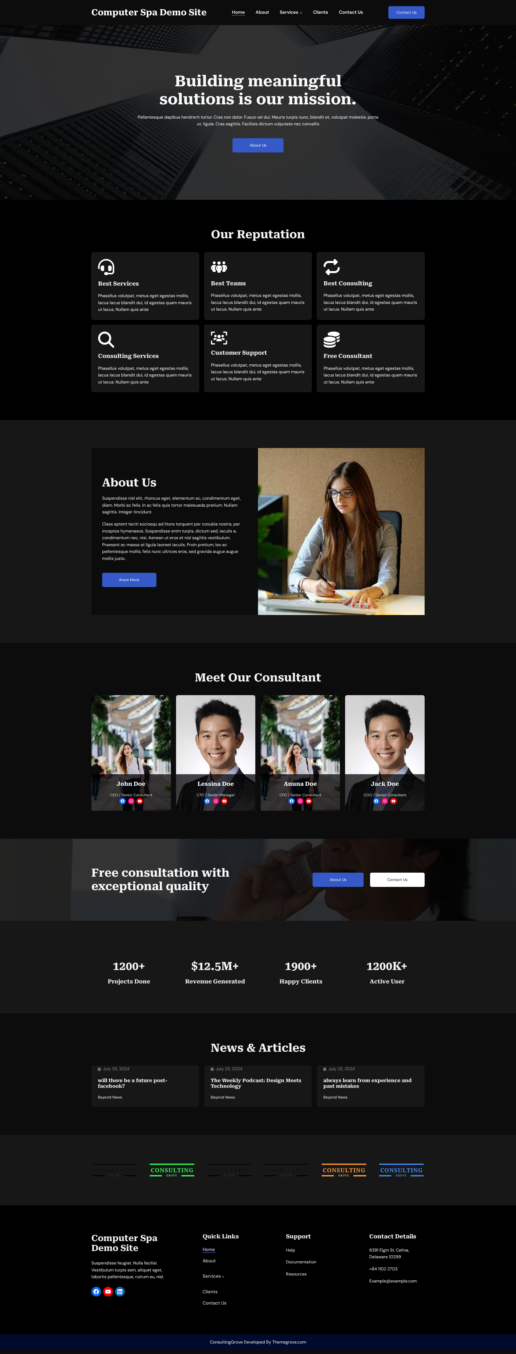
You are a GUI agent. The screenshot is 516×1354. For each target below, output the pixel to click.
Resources (296, 1274)
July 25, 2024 (116, 1069)
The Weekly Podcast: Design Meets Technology (256, 1083)
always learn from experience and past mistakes (367, 1083)
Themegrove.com (289, 1342)
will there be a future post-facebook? (132, 1083)
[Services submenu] (301, 12)
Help (290, 1250)
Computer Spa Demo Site (149, 12)
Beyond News (110, 1097)
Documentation (301, 1262)
